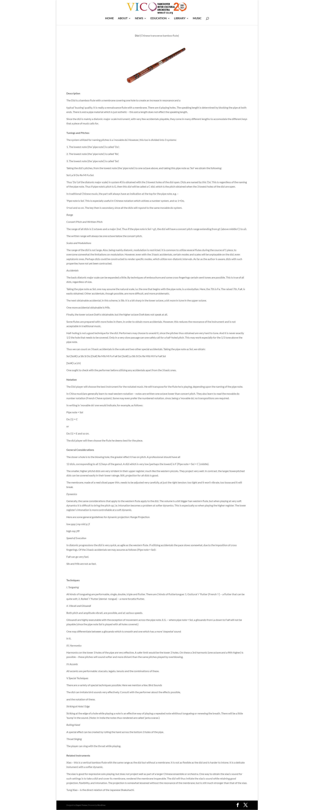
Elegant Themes (81, 805)
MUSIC (197, 18)
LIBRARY (179, 18)
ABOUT (123, 18)
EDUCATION (158, 18)
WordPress (101, 805)
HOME (109, 18)
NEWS (139, 18)
